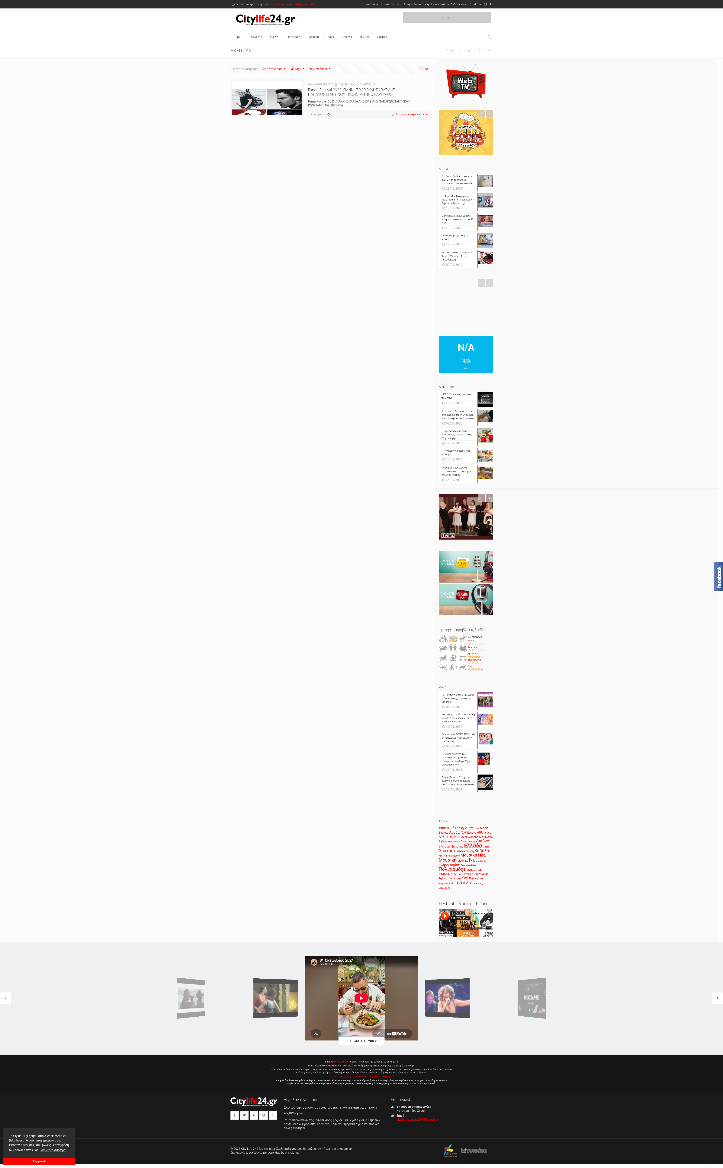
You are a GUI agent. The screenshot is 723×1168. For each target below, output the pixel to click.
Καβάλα (481, 850)
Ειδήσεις (445, 846)
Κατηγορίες (274, 69)
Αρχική (450, 50)
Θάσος (486, 846)
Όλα (425, 69)
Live (471, 828)
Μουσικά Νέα (473, 855)
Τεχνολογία (481, 874)
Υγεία (471, 640)
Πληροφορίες (449, 865)
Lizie (476, 828)
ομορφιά (444, 887)
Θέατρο (446, 850)
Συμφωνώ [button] (39, 1161)
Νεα (474, 860)
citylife (343, 84)
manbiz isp (292, 1152)
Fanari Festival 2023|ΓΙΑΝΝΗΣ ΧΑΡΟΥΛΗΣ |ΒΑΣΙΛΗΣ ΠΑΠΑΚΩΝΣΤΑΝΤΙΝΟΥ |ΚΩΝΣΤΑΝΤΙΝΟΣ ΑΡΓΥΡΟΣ (351, 92)
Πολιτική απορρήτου (337, 1149)
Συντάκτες (373, 4)
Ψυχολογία (444, 883)
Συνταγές (458, 874)
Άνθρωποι (457, 832)
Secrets (443, 832)
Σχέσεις (468, 874)
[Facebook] (470, 4)
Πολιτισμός (451, 869)
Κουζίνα (443, 855)
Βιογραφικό (454, 841)
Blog (467, 50)
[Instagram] (485, 4)
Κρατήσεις (454, 855)
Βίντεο (488, 837)
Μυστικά (462, 860)
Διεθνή (482, 841)
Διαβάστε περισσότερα (412, 114)
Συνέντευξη (446, 874)
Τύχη (470, 666)
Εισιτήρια (457, 846)
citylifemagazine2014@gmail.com (291, 4)
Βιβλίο (443, 841)
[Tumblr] (491, 4)
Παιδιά (482, 861)
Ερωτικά (472, 647)
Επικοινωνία (392, 4)
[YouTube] (480, 4)
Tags (298, 69)
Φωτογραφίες (478, 878)
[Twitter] (475, 4)
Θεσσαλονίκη (464, 851)
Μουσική (448, 860)
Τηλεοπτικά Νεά (450, 878)
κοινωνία (462, 882)
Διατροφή (468, 841)
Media (484, 828)
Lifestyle (461, 828)
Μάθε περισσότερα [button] (53, 1150)
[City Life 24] (265, 19)
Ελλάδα (473, 845)
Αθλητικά (484, 832)
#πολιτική (446, 828)
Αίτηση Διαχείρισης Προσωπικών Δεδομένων (435, 4)
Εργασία (472, 653)
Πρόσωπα (472, 869)
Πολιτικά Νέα (468, 865)
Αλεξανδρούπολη (472, 837)
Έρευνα (471, 832)
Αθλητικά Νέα (450, 837)
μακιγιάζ (478, 883)
